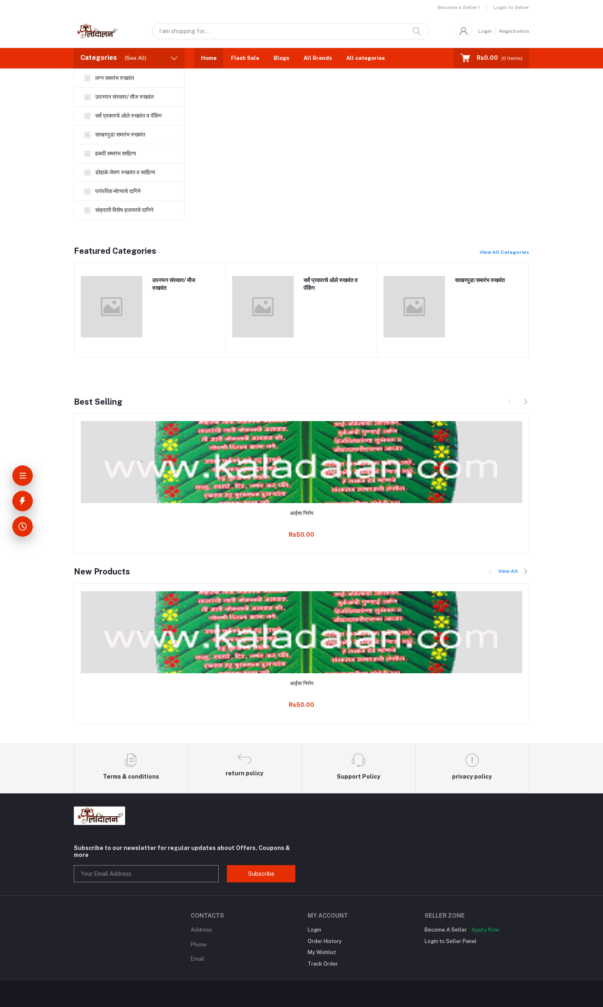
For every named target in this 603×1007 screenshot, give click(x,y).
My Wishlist (322, 952)
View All (508, 571)
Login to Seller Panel (451, 941)
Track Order (323, 964)
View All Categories (504, 252)
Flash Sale (245, 58)
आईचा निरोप (301, 513)
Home (209, 58)
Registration (514, 31)
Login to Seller (511, 7)
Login (485, 31)
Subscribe (261, 873)
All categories (365, 58)
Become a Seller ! (459, 7)
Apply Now (485, 930)
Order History (325, 941)
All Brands (318, 58)
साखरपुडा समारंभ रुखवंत (480, 280)
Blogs (281, 58)
